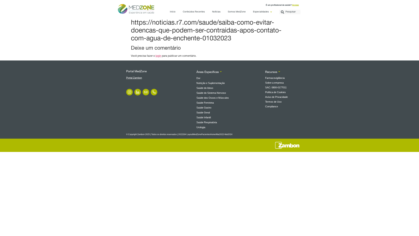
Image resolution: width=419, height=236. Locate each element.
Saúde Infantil (203, 117)
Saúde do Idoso (204, 88)
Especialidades (261, 12)
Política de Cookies (275, 92)
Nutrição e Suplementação (210, 83)
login (158, 56)
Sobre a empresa (274, 82)
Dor (198, 78)
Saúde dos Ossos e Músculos (212, 97)
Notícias (216, 12)
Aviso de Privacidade (276, 97)
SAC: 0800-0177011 (276, 87)
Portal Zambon (134, 77)
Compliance (271, 106)
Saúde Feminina (205, 102)
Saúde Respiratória (206, 122)
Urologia (200, 127)
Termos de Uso (273, 101)
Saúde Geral (203, 112)
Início (172, 12)
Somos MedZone (237, 12)
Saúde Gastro (203, 107)
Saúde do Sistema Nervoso (211, 92)
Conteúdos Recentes (194, 12)
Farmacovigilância (275, 78)
